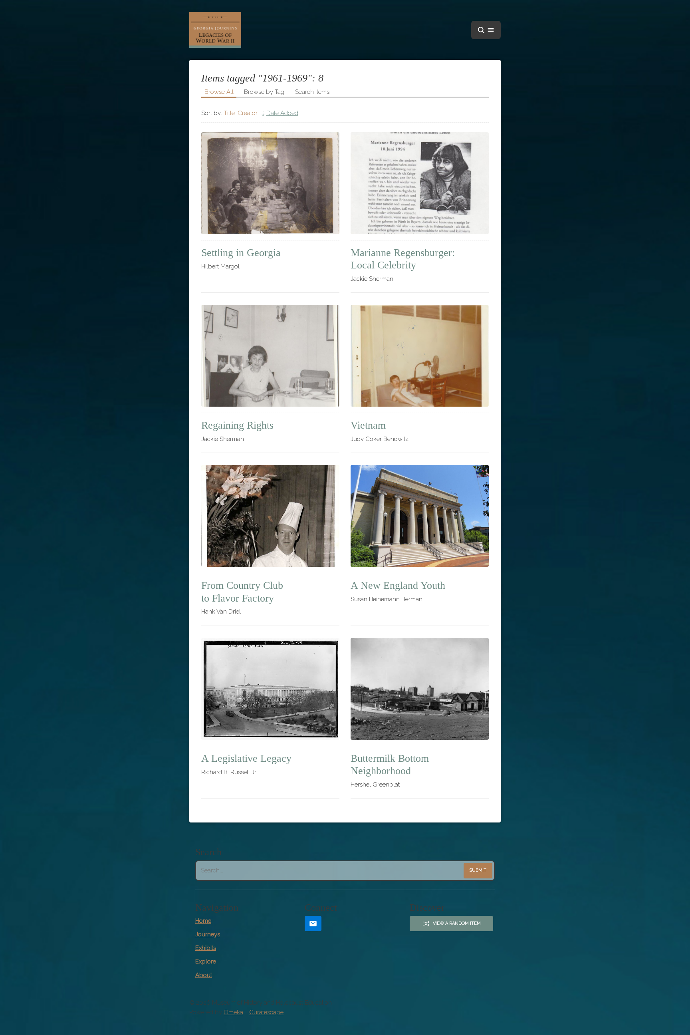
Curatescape (266, 1012)
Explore (205, 961)
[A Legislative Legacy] (270, 689)
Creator (248, 113)
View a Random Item (457, 923)
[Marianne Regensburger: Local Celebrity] (420, 183)
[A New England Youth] (420, 516)
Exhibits (205, 948)
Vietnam (368, 425)
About (203, 975)
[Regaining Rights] (270, 356)
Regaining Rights (237, 425)
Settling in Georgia (241, 252)
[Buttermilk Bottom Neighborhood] (420, 689)
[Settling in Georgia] (270, 183)
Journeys (207, 934)
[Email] (313, 924)
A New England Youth (398, 585)
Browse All (219, 91)
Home (203, 920)
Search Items (312, 91)
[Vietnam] (420, 356)
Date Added (282, 113)
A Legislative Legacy (246, 758)
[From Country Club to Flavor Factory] (270, 516)
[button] (486, 30)
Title (229, 113)
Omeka (233, 1012)
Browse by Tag (264, 91)
